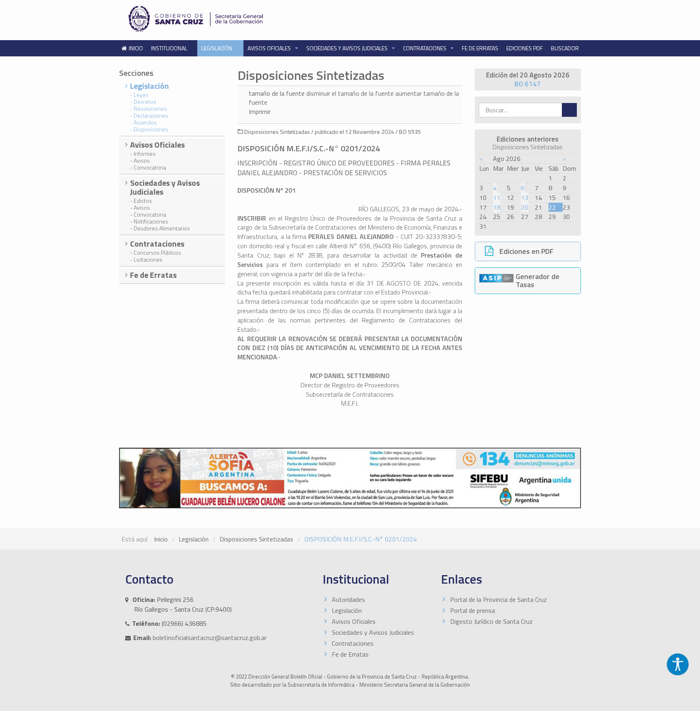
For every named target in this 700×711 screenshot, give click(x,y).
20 (524, 207)
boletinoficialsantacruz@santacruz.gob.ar (210, 637)
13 (524, 197)
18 (496, 207)
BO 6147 (527, 84)
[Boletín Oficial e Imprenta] (234, 19)
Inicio (161, 539)
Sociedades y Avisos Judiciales (347, 48)
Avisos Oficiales (270, 48)
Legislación (217, 48)
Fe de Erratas (480, 48)
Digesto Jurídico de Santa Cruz (491, 621)
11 (496, 197)
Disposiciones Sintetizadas (256, 539)
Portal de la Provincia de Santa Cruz (498, 599)
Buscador (565, 48)
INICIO (136, 48)
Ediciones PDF (524, 48)
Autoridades (348, 599)
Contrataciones (425, 48)
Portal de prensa (472, 610)
